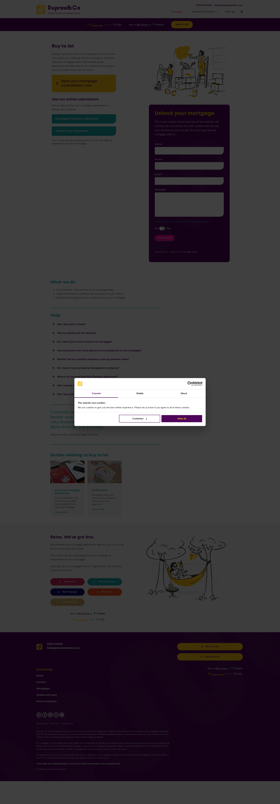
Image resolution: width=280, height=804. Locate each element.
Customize (137, 418)
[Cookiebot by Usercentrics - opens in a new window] (189, 383)
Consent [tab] (96, 393)
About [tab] (184, 393)
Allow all (181, 418)
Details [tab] (140, 393)
